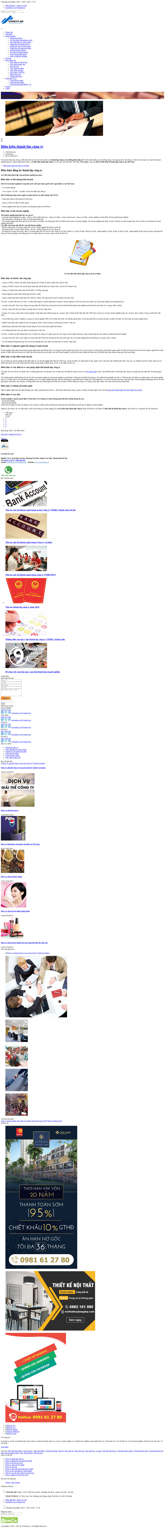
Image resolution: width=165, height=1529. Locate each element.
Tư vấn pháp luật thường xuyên (21, 40)
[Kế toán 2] (2, 742)
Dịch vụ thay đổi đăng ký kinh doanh (18, 1471)
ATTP (45, 1121)
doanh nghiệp (11, 1121)
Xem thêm (4, 1447)
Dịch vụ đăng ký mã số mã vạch (16, 1475)
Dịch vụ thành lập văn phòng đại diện (18, 1461)
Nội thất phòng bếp (141, 1451)
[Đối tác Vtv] (10, 1427)
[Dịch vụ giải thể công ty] (18, 806)
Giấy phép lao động (17, 68)
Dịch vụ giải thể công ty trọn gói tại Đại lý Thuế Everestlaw (23, 768)
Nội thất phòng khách (125, 1451)
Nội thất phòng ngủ (156, 1451)
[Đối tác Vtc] (10, 1425)
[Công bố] (2, 727)
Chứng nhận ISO (16, 76)
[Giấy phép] (2, 720)
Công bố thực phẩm (17, 82)
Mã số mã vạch (15, 74)
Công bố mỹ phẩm (16, 80)
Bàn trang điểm (39, 1451)
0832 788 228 (6, 731)
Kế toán (8, 58)
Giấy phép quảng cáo (17, 64)
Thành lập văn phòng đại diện (20, 48)
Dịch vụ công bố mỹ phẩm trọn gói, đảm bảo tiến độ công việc (24, 943)
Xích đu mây (27, 1451)
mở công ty (5, 434)
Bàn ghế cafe (79, 1451)
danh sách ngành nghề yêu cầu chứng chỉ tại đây (124, 390)
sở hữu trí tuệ (57, 1121)
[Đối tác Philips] (11, 1429)
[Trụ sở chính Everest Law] (16, 1041)
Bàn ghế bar (28, 1453)
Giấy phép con (10, 60)
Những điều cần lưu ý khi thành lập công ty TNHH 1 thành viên (35, 639)
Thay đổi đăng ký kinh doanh (20, 42)
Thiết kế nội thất (51, 1451)
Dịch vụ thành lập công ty (14, 1459)
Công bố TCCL (11, 78)
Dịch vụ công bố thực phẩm (11, 877)
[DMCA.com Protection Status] (9, 1522)
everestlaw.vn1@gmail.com (15, 8)
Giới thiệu (8, 34)
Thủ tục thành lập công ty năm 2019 (22, 607)
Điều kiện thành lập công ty (22, 146)
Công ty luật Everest (12, 1482)
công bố (34, 1121)
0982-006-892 (10, 1500)
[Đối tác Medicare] (12, 1432)
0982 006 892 (10, 6)
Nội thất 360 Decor (109, 1451)
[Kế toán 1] (2, 734)
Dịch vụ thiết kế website (18, 56)
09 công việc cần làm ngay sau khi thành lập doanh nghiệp (32, 672)
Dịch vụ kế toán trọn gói (14, 1463)
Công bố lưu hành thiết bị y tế (20, 84)
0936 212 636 (22, 6)
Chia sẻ (3, 438)
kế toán (40, 1121)
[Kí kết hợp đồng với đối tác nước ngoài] (36, 1017)
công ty (3, 1121)
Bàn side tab (69, 1451)
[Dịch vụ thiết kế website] (35, 1422)
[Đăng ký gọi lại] (8, 476)
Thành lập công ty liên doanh (20, 46)
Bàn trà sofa (38, 1453)
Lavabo (98, 1451)
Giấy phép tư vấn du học (19, 62)
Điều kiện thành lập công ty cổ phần (16, 166)
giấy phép (20, 1121)
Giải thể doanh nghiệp (18, 50)
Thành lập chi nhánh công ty (20, 44)
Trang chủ (9, 32)
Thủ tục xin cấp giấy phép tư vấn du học (19, 1473)
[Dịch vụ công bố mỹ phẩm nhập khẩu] (13, 907)
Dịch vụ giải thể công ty (10, 810)
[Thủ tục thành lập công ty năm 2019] (26, 603)
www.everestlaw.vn (42, 462)
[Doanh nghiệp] (2, 713)
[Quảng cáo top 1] (54, 135)
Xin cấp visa (14, 66)
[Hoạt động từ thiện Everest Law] (16, 1066)
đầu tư (50, 1121)
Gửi (3, 704)
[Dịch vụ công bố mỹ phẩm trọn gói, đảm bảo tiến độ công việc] (12, 938)
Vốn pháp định (91, 372)
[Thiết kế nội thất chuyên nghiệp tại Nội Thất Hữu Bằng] (50, 1330)
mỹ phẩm (27, 1121)
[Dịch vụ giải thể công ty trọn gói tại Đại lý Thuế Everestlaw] (23, 763)
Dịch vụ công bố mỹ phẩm (14, 1465)
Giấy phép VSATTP (17, 72)
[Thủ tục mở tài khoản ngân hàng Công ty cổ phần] (26, 538)
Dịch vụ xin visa (11, 1467)
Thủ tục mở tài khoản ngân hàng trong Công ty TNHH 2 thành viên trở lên (40, 510)
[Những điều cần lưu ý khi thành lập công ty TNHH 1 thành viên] (26, 635)
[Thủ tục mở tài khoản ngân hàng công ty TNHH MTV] (26, 570)
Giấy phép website (16, 70)
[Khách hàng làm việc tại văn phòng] (16, 1090)
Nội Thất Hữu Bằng (15, 1451)
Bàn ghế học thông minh (9, 1453)
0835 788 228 (6, 739)
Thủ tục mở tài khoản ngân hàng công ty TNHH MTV (30, 575)
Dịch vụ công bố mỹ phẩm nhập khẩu (15, 911)
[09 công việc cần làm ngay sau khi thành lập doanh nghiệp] (26, 667)
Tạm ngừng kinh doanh (18, 54)
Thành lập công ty (16, 38)
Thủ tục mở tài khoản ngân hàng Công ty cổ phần (28, 542)
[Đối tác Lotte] (10, 1434)
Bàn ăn (61, 1451)
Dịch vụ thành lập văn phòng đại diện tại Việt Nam (20, 844)
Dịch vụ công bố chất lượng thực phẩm (19, 1469)
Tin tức (7, 86)
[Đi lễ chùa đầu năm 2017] (16, 1115)
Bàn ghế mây (90, 1451)
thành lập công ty (15, 434)
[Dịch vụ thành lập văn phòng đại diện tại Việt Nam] (13, 840)
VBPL (7, 88)
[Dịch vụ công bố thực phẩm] (12, 872)
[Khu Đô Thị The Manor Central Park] (41, 1268)
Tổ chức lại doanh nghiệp (19, 52)
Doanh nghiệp (10, 36)
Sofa (21, 1453)
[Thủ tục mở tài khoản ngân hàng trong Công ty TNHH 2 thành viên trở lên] (26, 506)
